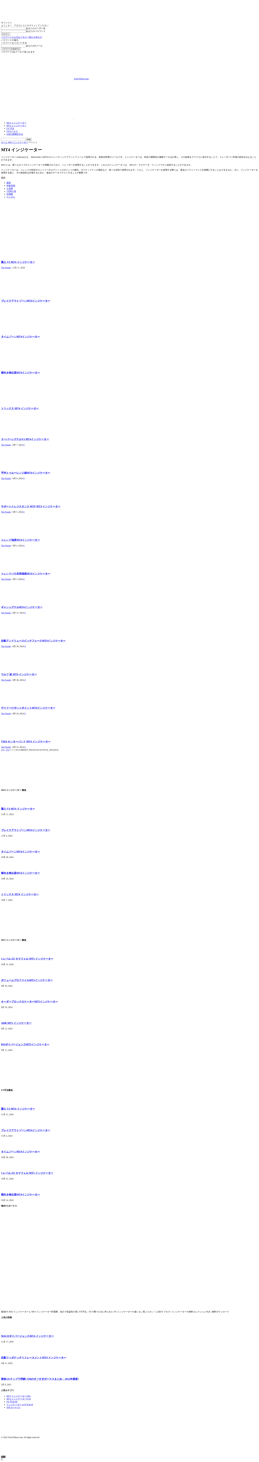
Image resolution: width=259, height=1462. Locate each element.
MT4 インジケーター (16, 123)
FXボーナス (12, 131)
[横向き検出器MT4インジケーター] (19, 367)
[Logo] (37, 118)
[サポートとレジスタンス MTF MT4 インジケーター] (23, 501)
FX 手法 (10, 128)
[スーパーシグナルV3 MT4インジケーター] (23, 434)
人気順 (9, 188)
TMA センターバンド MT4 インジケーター (25, 741)
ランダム (10, 197)
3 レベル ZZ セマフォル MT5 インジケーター (27, 958)
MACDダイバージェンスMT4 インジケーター (27, 1336)
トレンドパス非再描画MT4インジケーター (25, 573)
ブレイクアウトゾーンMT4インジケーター (25, 300)
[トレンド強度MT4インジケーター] (23, 534)
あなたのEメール (34, 46)
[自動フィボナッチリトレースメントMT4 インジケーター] (8, 1352)
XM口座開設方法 (14, 134)
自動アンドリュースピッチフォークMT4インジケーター (33, 640)
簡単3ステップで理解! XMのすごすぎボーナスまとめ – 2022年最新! (40, 1378)
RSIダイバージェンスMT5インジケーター (25, 1044)
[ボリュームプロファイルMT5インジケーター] (8, 974)
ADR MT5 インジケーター (16, 1023)
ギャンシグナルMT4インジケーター (21, 607)
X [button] (2, 1459)
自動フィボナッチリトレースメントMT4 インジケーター (33, 1357)
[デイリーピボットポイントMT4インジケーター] (23, 702)
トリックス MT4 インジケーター (20, 408)
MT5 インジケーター (16, 126)
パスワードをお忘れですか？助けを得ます (21, 37)
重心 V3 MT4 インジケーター (18, 262)
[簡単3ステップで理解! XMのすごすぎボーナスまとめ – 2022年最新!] (8, 1373)
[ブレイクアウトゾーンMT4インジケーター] (19, 295)
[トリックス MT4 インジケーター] (19, 403)
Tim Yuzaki (6, 267)
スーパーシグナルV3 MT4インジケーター (25, 439)
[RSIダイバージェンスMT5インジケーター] (8, 1039)
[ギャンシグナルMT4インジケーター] (23, 601)
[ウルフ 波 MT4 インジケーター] (23, 669)
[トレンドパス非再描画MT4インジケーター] (23, 568)
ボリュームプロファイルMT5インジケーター (27, 980)
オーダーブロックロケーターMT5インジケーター (29, 1001)
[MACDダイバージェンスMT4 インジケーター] (8, 1330)
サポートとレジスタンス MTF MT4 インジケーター (30, 506)
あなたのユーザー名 (35, 28)
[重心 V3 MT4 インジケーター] (37, 256)
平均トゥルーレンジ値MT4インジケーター (25, 472)
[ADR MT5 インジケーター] (8, 1017)
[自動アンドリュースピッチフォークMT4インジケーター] (23, 635)
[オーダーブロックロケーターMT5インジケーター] (8, 996)
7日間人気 (11, 191)
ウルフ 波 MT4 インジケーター (19, 674)
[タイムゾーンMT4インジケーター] (19, 331)
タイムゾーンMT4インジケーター (20, 336)
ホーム (4, 142)
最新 (8, 183)
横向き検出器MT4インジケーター (20, 372)
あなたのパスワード (35, 31)
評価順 (9, 194)
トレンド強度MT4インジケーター (20, 540)
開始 (3, 1457)
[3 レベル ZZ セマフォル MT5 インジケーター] (8, 953)
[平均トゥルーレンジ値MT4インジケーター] (23, 467)
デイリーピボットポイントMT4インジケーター (28, 707)
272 (7, 750)
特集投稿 (10, 185)
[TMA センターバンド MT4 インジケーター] (23, 736)
